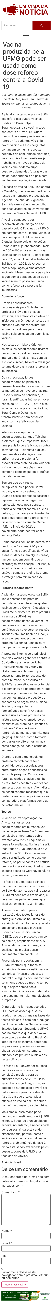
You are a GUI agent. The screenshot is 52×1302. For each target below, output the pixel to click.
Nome (6, 1230)
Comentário (10, 1192)
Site (4, 1256)
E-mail (6, 1243)
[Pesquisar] (41, 25)
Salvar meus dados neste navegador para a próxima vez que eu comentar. (25, 1275)
